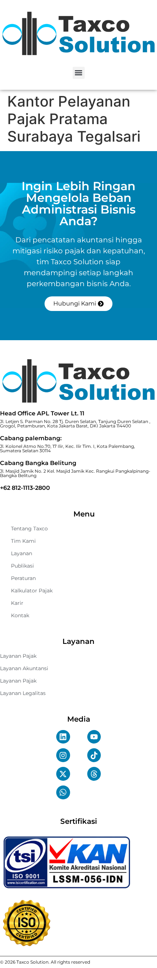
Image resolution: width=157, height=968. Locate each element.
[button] (79, 73)
